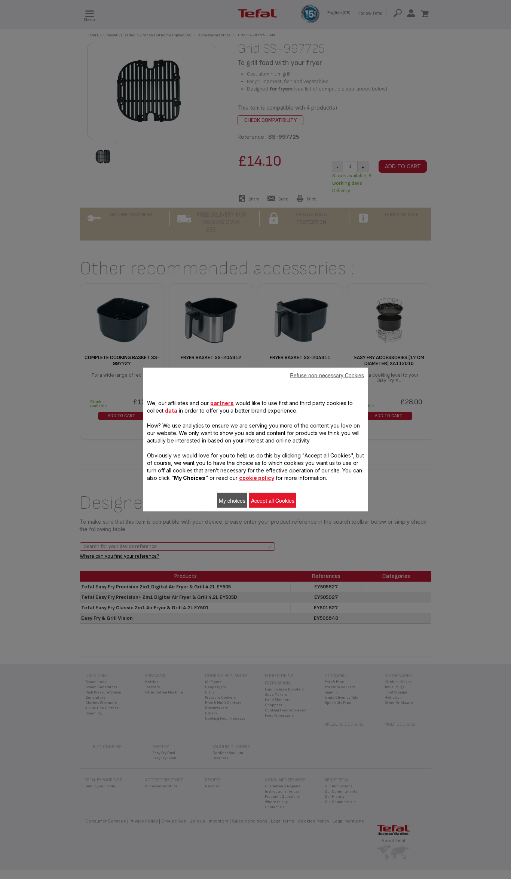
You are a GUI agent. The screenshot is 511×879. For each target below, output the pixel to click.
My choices (232, 500)
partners (222, 403)
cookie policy (256, 478)
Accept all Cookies (272, 500)
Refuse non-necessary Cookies (327, 375)
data (171, 410)
